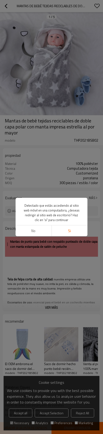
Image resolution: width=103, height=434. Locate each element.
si (69, 231)
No (33, 231)
